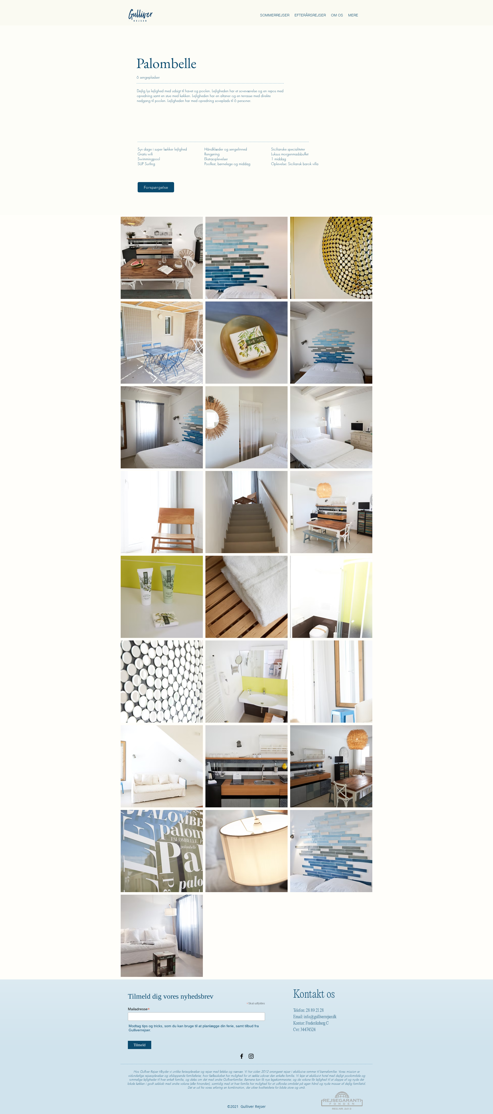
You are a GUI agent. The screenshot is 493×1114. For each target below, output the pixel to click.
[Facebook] (241, 1056)
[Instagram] (251, 1056)
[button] (275, 15)
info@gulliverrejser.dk (320, 1017)
